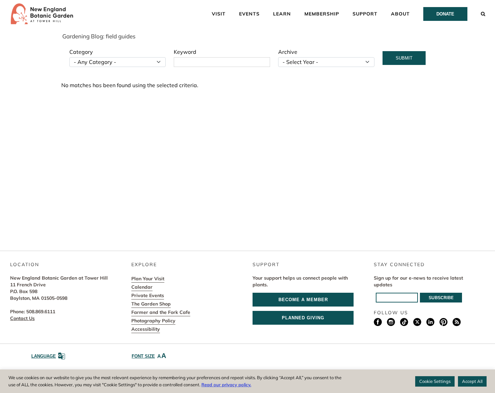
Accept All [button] (472, 381)
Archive (287, 51)
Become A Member (303, 299)
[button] (483, 13)
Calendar (142, 287)
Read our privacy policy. (226, 384)
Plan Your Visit (147, 279)
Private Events (147, 295)
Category (81, 51)
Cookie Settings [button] (435, 381)
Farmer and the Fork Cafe (160, 312)
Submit (404, 58)
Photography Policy (153, 321)
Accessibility (145, 329)
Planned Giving (303, 317)
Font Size (149, 355)
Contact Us (22, 318)
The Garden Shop (151, 304)
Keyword (185, 51)
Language (43, 356)
